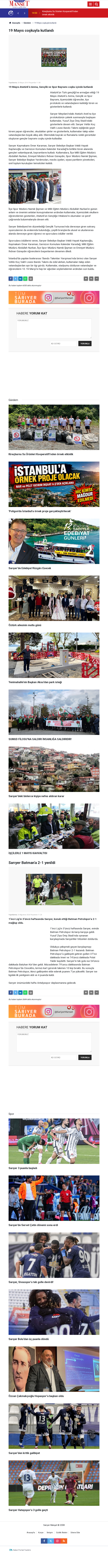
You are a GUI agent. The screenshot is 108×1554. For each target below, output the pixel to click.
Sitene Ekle (75, 1532)
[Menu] (90, 4)
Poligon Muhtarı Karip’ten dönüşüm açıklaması (58, 13)
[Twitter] (15, 279)
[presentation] (18, 13)
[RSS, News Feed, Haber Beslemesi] (64, 1541)
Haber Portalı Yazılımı (22, 1550)
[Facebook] (11, 279)
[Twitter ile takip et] (50, 1541)
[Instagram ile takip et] (57, 1541)
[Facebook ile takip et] (44, 1541)
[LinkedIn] (20, 279)
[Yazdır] (31, 279)
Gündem (27, 23)
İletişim (50, 1532)
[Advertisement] (28, 107)
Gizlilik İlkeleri (61, 1532)
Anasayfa (16, 23)
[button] (86, 279)
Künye (40, 1532)
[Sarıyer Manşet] (19, 4)
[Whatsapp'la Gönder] (25, 279)
